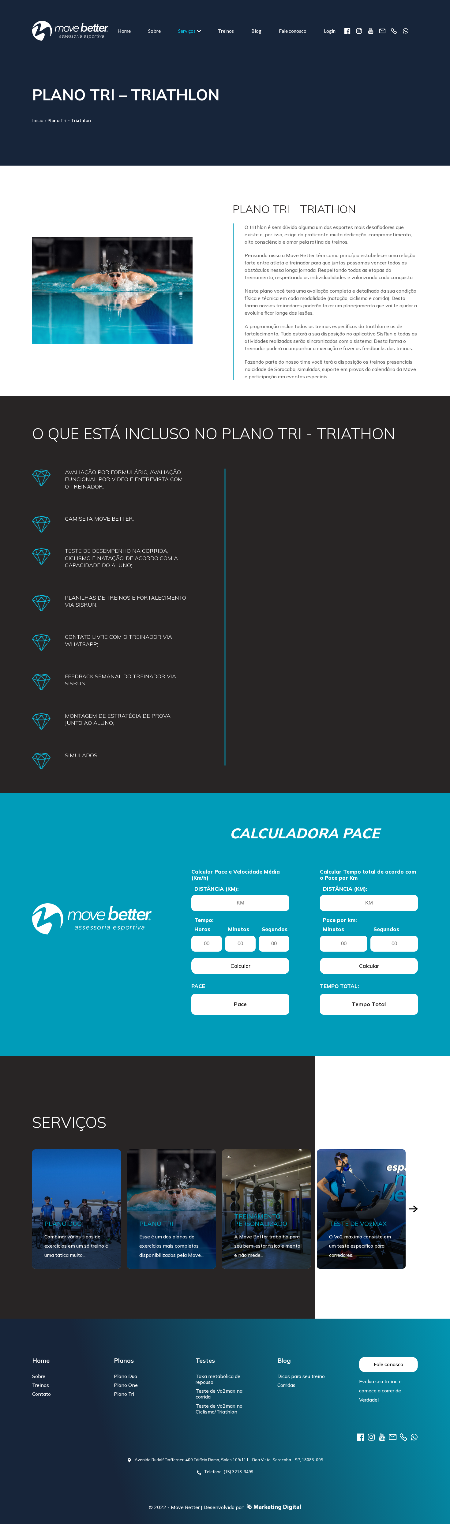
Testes (205, 1360)
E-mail (382, 31)
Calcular (240, 966)
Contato (41, 1394)
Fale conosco (292, 31)
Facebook (347, 31)
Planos (124, 1360)
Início (37, 120)
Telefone (394, 31)
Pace (198, 986)
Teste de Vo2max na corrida (219, 1394)
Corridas (286, 1385)
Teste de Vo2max (263, 1223)
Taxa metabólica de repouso (218, 1379)
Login (330, 31)
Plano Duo (125, 1376)
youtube (371, 31)
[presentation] (413, 1209)
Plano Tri (61, 1223)
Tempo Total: (339, 986)
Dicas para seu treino (301, 1376)
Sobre (154, 31)
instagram (359, 31)
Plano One (126, 1385)
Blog (256, 31)
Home (124, 31)
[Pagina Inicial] (70, 31)
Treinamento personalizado (165, 1219)
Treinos (226, 31)
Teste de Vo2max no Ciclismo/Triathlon (219, 1409)
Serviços (187, 31)
